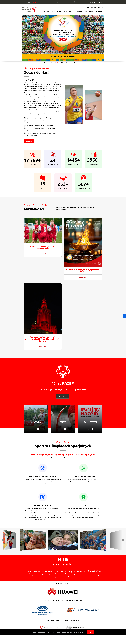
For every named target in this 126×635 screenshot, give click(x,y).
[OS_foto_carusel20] (10, 532)
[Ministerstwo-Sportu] (76, 626)
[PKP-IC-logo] (83, 607)
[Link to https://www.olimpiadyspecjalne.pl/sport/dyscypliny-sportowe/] (42, 497)
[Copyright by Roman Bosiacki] (93, 531)
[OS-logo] (29, 7)
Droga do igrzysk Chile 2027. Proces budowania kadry (42, 247)
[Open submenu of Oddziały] (79, 2)
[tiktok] (94, 2)
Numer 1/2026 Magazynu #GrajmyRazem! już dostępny (83, 270)
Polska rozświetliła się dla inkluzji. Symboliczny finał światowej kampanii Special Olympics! (42, 339)
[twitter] (90, 2)
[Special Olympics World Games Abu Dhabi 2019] (33, 531)
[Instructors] (90, 419)
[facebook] (87, 2)
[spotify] (101, 2)
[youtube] (97, 2)
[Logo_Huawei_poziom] (63, 587)
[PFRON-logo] (49, 626)
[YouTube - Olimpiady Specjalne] (36, 419)
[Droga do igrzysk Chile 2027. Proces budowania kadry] (43, 219)
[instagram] (92, 2)
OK (90, 632)
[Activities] (63, 419)
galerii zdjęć (56, 62)
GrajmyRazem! (35, 2)
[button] (62, 2)
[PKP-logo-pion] (42, 605)
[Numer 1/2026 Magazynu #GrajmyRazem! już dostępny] (83, 219)
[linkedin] (99, 2)
